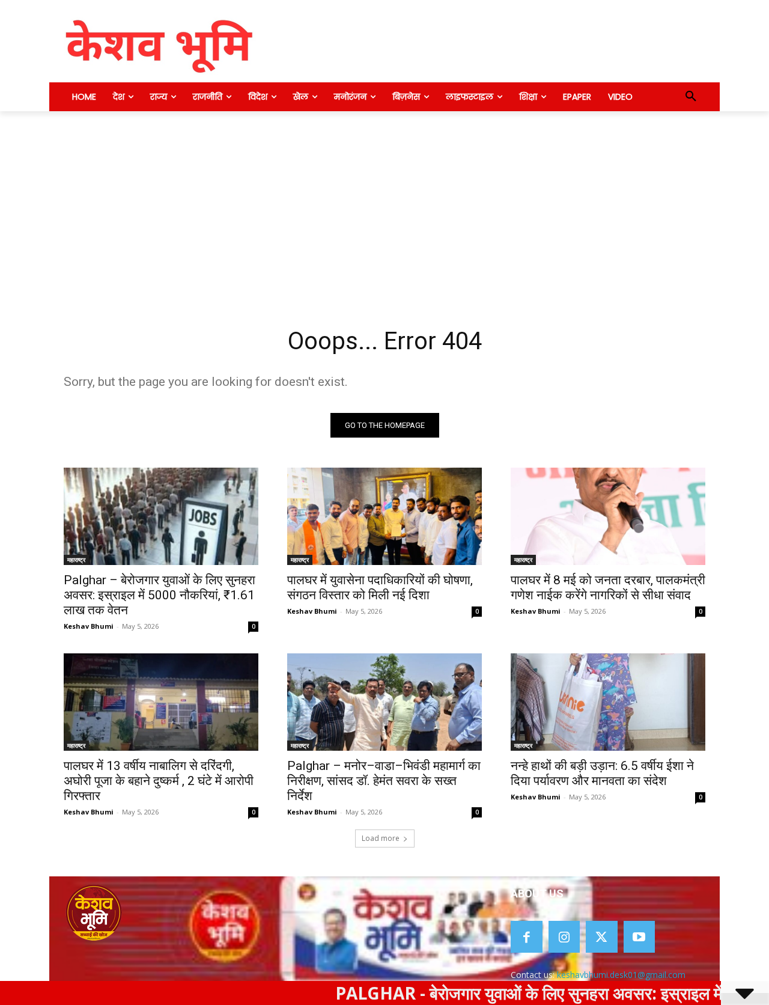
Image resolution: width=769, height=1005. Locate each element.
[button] (690, 96)
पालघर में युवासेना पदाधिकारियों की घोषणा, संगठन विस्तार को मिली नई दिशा (380, 587)
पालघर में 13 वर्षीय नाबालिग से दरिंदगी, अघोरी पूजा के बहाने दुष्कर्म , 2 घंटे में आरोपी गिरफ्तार (159, 781)
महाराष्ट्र (76, 559)
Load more (381, 838)
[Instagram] (564, 937)
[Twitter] (602, 937)
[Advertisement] (384, 201)
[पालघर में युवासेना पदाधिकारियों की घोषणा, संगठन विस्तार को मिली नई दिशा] (384, 516)
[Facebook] (527, 937)
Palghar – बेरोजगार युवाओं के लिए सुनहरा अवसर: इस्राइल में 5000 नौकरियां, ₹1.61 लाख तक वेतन (159, 595)
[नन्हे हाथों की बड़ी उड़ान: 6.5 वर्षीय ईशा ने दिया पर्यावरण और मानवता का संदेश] (608, 702)
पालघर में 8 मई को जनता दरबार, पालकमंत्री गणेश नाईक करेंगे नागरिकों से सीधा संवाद (608, 587)
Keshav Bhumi (89, 626)
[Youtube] (639, 937)
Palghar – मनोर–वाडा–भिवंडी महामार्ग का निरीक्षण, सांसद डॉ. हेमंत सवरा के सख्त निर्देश (384, 781)
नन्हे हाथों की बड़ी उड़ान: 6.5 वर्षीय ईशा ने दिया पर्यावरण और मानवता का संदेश (602, 773)
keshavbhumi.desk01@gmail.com (621, 974)
